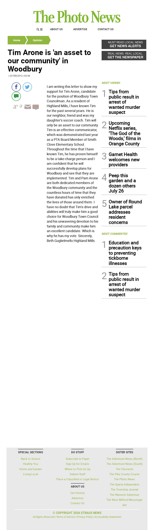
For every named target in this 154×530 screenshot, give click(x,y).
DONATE (137, 4)
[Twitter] (27, 87)
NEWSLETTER (116, 4)
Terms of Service (65, 517)
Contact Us (106, 29)
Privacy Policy (85, 517)
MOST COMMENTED (114, 234)
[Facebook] (16, 87)
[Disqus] (53, 295)
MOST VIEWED (111, 83)
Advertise (80, 29)
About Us (56, 29)
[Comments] (16, 96)
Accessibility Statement (107, 517)
